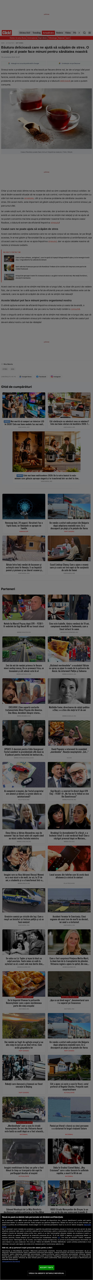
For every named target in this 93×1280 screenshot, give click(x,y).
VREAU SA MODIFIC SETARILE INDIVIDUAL (46, 1273)
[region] (46, 1246)
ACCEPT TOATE (46, 1268)
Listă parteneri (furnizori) (11, 1261)
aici (59, 1237)
